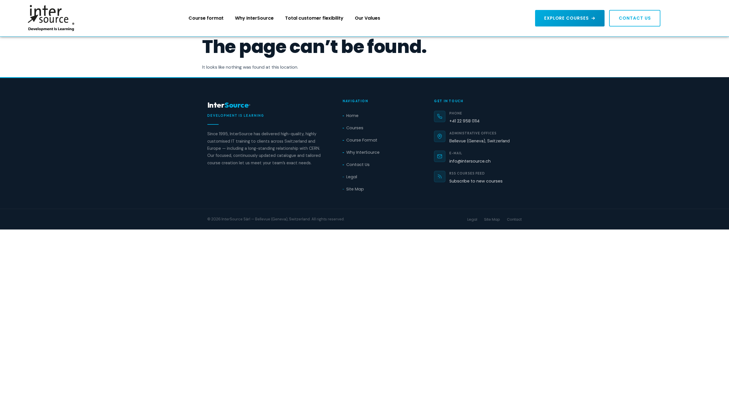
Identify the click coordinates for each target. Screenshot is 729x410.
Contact (514, 219)
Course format (206, 18)
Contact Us (358, 164)
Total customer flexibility (314, 18)
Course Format (361, 140)
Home (352, 115)
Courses (354, 128)
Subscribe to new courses (476, 181)
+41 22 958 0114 (464, 121)
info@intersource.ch (470, 161)
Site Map (355, 189)
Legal (351, 177)
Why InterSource (254, 18)
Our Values (367, 18)
